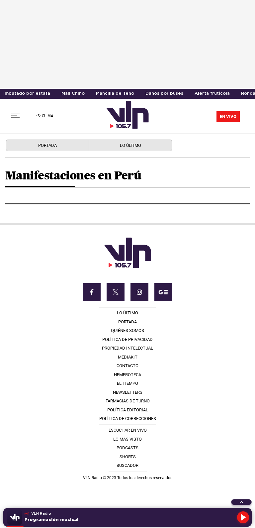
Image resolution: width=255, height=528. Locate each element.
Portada (47, 145)
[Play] (243, 517)
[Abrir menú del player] (241, 502)
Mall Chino (73, 93)
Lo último (130, 145)
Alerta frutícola (212, 93)
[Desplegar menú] (15, 115)
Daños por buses (164, 93)
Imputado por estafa (26, 93)
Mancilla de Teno (115, 93)
